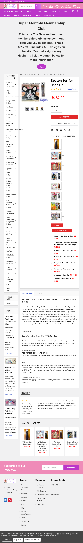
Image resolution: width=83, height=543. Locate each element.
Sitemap (24, 525)
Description (27, 293)
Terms (37, 15)
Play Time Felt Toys (9, 233)
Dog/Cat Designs (9, 137)
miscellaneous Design (11, 195)
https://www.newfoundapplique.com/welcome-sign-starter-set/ (46, 314)
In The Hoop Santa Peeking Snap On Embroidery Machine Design (42, 446)
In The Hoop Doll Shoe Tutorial (10, 411)
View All (8, 303)
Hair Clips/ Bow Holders (10, 157)
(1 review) (63, 89)
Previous (23, 109)
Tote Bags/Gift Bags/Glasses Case (10, 280)
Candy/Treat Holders (10, 102)
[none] (34, 92)
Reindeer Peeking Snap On (63, 251)
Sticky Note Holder (10, 256)
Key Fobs (9, 169)
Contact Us (55, 11)
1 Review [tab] (25, 392)
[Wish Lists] (57, 6)
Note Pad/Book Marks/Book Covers (10, 203)
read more (8, 353)
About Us (30, 11)
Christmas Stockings (9, 262)
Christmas (9, 107)
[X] (65, 130)
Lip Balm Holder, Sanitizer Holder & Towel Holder (9, 184)
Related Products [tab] (30, 422)
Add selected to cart (61, 230)
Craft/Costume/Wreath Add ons (12, 130)
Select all (57, 225)
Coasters (9, 111)
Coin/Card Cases (9, 116)
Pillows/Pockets (11, 228)
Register (68, 7)
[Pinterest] (77, 11)
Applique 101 (42, 11)
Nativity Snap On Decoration (64, 257)
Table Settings (9, 268)
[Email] (57, 130)
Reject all (17, 540)
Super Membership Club (13, 11)
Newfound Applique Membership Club (10, 320)
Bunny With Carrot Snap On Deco (65, 263)
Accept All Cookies (32, 540)
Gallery (7, 15)
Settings (7, 540)
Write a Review (72, 89)
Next (46, 109)
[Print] (61, 130)
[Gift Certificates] (51, 6)
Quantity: (55, 106)
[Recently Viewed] (45, 6)
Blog (65, 11)
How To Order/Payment (23, 15)
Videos (39, 293)
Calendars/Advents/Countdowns (12, 97)
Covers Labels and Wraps (9, 123)
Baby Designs (8, 92)
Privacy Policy (49, 15)
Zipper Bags (8, 289)
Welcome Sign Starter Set (63, 236)
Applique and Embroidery (10, 84)
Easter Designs (8, 174)
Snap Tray (9, 251)
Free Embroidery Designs (10, 144)
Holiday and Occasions (10, 164)
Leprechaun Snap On (61, 275)
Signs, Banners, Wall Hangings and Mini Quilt (10, 242)
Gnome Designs (8, 151)
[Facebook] (73, 11)
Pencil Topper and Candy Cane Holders (10, 220)
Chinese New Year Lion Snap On (65, 269)
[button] (41, 66)
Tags (7, 273)
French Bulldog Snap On (62, 279)
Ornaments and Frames (10, 212)
